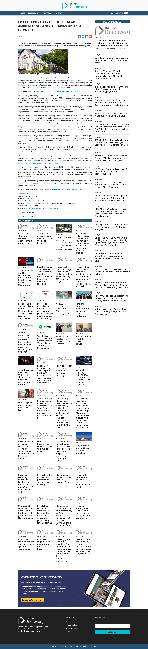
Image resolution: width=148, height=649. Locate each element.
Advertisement (72, 628)
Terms (68, 622)
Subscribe (112, 632)
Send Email (27, 198)
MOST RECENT (33, 13)
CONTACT (58, 13)
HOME (22, 13)
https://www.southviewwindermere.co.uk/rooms (62, 190)
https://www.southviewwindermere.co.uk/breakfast (61, 91)
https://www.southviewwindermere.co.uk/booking (38, 163)
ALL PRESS (47, 13)
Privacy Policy (71, 625)
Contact (69, 631)
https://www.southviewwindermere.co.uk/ (42, 208)
